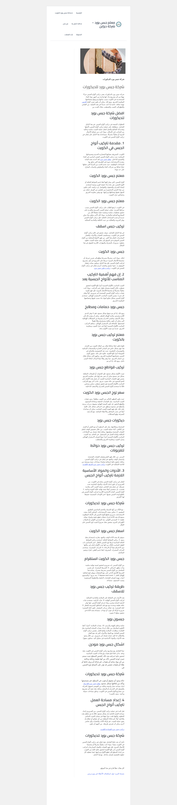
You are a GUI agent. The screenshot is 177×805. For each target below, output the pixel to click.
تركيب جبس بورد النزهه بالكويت (94, 464)
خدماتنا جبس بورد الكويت (64, 12)
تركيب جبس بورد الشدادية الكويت (112, 729)
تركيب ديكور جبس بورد (102, 268)
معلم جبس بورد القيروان (91, 684)
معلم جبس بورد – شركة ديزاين (103, 24)
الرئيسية (79, 12)
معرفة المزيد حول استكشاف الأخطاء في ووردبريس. (105, 774)
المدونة (79, 34)
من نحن (65, 23)
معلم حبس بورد (105, 159)
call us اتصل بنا (77, 23)
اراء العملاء (69, 34)
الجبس (84, 102)
